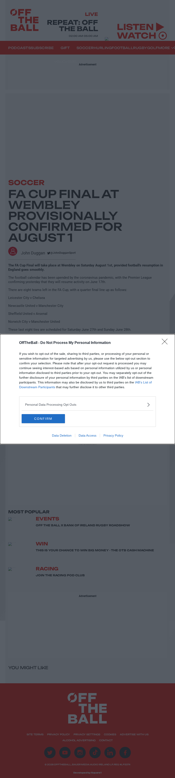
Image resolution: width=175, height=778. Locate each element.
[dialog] (87, 389)
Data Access (87, 435)
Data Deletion (62, 435)
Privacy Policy (113, 435)
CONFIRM (43, 418)
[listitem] (87, 404)
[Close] (166, 343)
